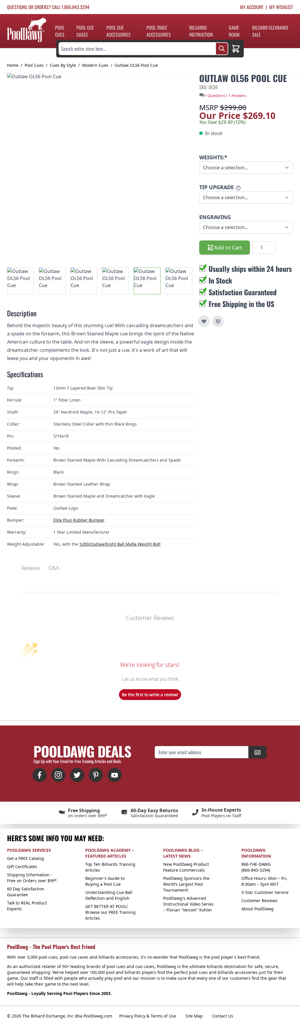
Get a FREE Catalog (25, 858)
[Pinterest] (96, 775)
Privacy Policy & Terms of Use (147, 1016)
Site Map (194, 1016)
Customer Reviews (259, 900)
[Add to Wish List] (204, 321)
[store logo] (26, 30)
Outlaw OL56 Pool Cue (136, 65)
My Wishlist (281, 7)
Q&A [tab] (53, 567)
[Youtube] (115, 775)
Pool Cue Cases (85, 31)
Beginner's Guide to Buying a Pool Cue (105, 881)
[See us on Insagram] (58, 775)
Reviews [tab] (30, 567)
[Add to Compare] (218, 321)
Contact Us (222, 1016)
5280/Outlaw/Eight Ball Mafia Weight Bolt (120, 544)
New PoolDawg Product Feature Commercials (186, 867)
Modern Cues (95, 65)
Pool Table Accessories (158, 31)
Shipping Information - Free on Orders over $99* (32, 877)
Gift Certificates (22, 866)
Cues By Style (63, 65)
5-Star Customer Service (265, 892)
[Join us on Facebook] (40, 775)
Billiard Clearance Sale (270, 31)
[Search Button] (221, 48)
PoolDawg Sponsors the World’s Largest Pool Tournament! (186, 884)
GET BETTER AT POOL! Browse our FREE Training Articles (110, 912)
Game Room (234, 31)
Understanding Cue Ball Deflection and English (108, 895)
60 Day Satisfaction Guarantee (25, 891)
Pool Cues (59, 31)
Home (12, 65)
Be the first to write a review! (150, 694)
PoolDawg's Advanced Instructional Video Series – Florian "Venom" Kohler (188, 904)
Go (257, 752)
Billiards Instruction (201, 31)
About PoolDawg (257, 908)
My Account (251, 7)
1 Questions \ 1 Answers (225, 95)
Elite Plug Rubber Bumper (79, 520)
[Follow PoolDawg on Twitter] (77, 775)
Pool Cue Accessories (118, 31)
